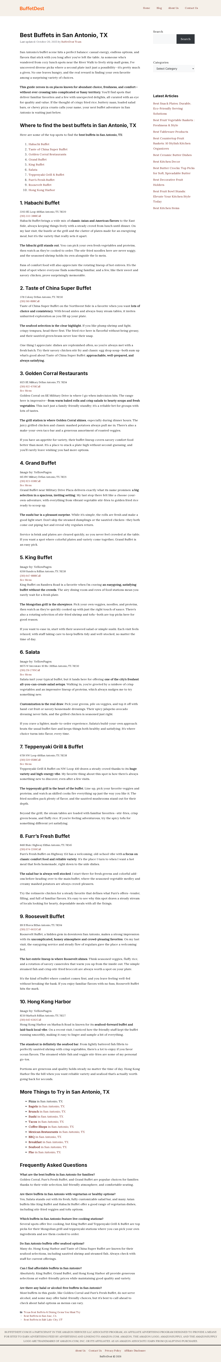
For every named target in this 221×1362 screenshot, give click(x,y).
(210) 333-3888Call (30, 216)
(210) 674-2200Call (30, 849)
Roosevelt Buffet (40, 185)
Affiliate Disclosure (135, 1350)
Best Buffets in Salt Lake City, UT (43, 1319)
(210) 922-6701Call (30, 386)
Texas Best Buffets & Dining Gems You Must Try (52, 1312)
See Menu (26, 390)
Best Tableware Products (170, 132)
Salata (33, 169)
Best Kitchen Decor (166, 161)
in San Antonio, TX (47, 1106)
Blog (159, 8)
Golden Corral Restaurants (47, 154)
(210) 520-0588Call (30, 759)
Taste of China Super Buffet (48, 149)
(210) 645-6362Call (30, 1019)
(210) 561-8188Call (29, 301)
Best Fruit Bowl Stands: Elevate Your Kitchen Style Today (172, 196)
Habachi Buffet (39, 144)
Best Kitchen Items (166, 208)
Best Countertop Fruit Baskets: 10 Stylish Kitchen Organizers (171, 143)
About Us (173, 8)
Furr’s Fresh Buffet (42, 180)
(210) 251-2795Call (30, 670)
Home (146, 8)
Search (158, 31)
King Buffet (36, 164)
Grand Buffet (38, 159)
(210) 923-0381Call (30, 481)
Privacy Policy (113, 1350)
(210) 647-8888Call (30, 575)
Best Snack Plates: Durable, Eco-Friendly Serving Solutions (172, 108)
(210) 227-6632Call (30, 929)
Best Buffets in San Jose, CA (40, 1315)
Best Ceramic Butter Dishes (172, 155)
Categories (161, 62)
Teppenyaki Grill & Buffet (46, 174)
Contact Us (191, 8)
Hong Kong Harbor (42, 190)
